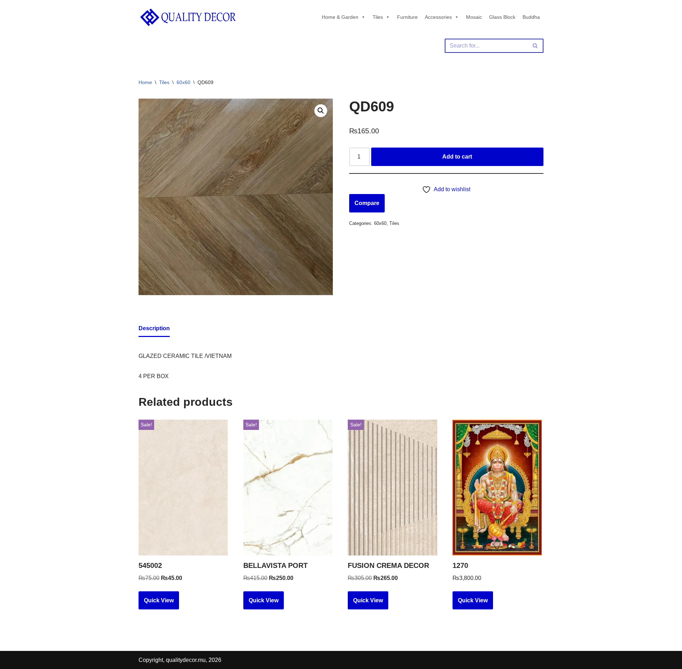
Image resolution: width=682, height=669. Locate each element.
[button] (320, 110)
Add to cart (457, 157)
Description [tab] (154, 328)
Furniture (407, 17)
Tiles (378, 17)
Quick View (159, 600)
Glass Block (502, 17)
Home (145, 82)
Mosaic (474, 17)
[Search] (535, 46)
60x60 (183, 82)
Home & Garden (340, 17)
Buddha (531, 17)
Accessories (438, 17)
